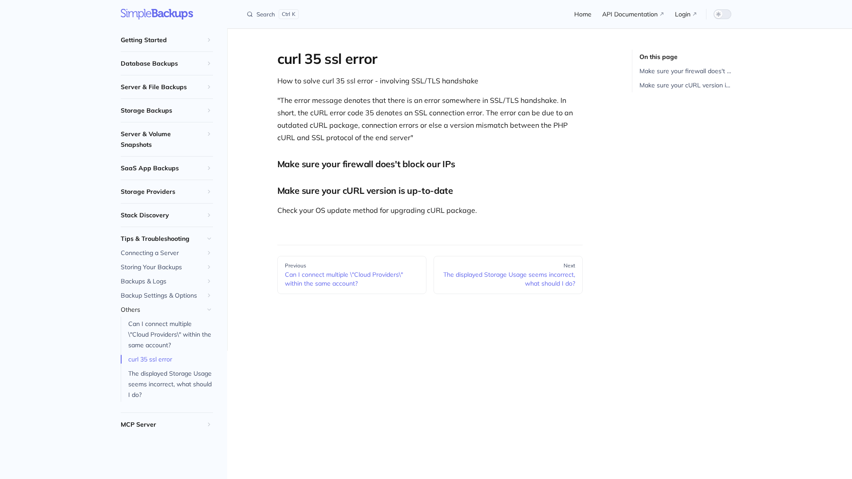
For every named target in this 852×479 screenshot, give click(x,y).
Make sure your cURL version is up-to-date (685, 85)
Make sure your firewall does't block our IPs (685, 71)
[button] (167, 40)
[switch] (722, 14)
